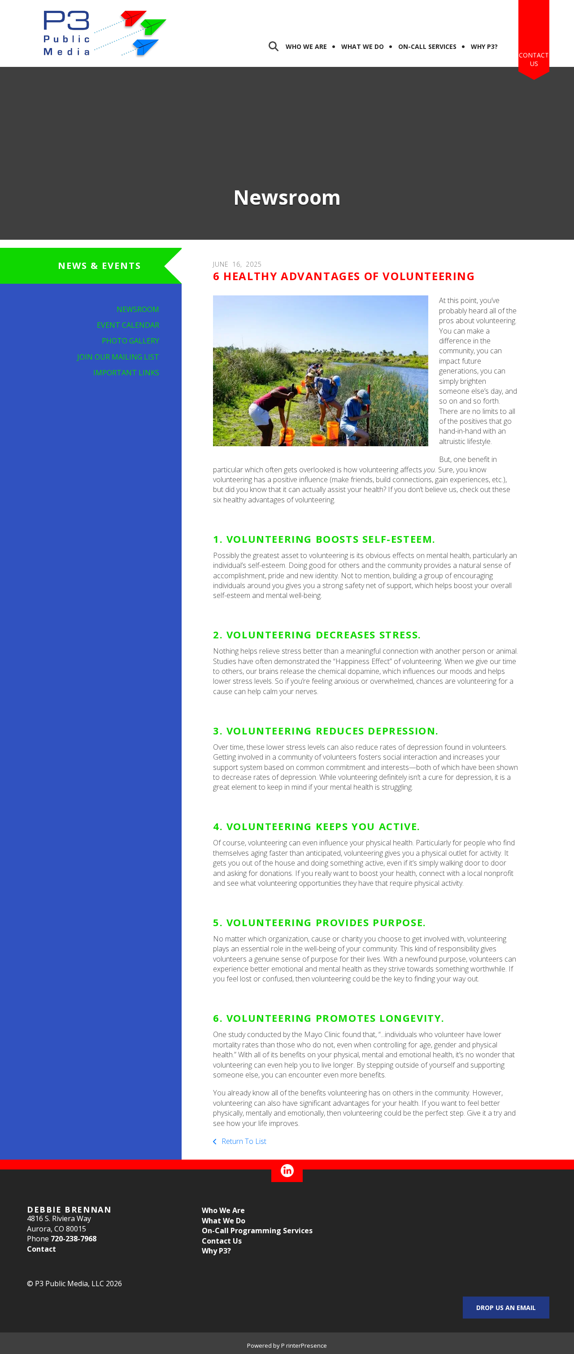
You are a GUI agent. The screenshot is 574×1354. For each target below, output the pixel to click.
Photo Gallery (130, 341)
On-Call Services (427, 46)
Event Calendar (128, 325)
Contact (41, 1249)
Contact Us (534, 59)
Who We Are (306, 46)
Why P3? (484, 46)
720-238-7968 (73, 1239)
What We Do (362, 46)
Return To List (243, 1141)
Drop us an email (506, 1307)
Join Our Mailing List (118, 357)
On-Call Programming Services (257, 1230)
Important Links (126, 373)
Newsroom (138, 309)
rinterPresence (306, 1345)
